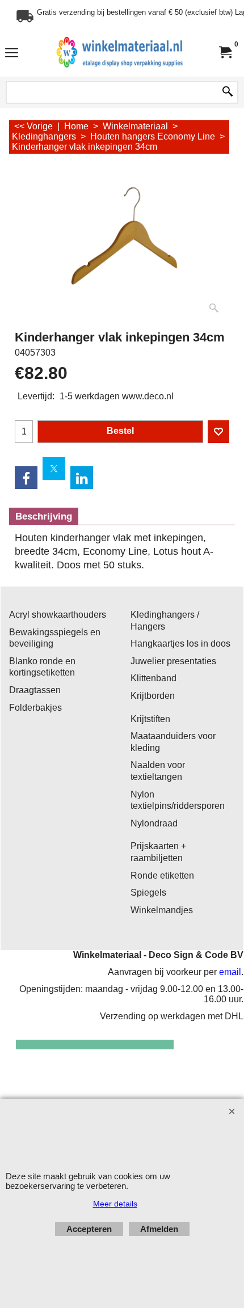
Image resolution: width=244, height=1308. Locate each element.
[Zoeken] (227, 92)
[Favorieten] (218, 431)
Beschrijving (43, 516)
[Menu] (11, 53)
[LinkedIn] (81, 477)
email (230, 972)
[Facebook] (26, 477)
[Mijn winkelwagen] (224, 52)
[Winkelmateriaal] (120, 52)
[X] (54, 468)
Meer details (115, 1203)
